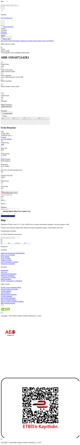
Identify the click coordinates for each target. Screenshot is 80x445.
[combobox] (2, 305)
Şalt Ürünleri (38, 41)
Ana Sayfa (4, 41)
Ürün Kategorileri (14, 41)
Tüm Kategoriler (8, 26)
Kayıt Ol (9, 18)
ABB (2, 144)
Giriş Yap (4, 18)
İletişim (3, 35)
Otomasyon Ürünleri (27, 41)
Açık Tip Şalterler (48, 41)
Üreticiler (4, 32)
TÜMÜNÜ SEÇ (6, 135)
